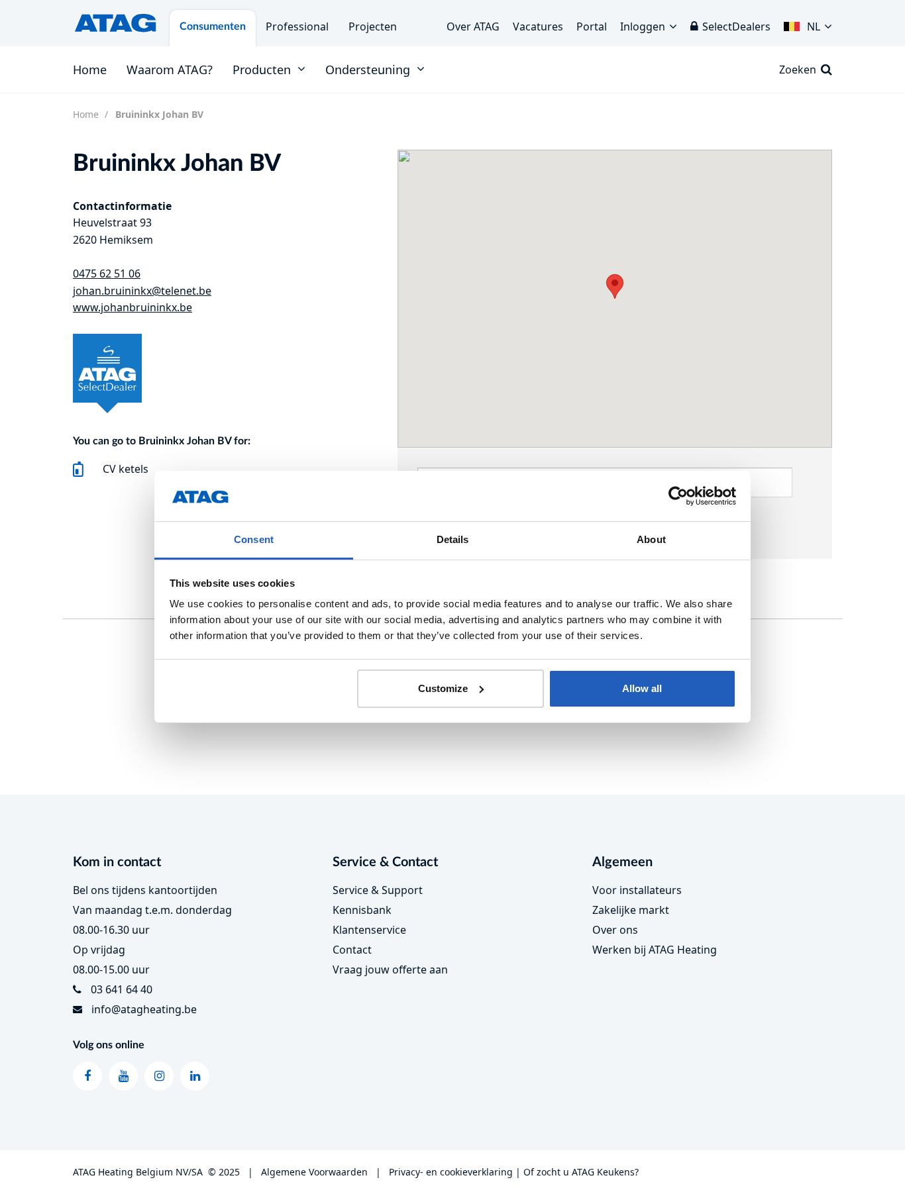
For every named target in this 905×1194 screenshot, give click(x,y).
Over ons (615, 929)
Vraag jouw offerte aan (390, 969)
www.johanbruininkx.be (132, 307)
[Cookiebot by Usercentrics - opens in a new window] (678, 496)
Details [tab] (453, 539)
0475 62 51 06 (106, 273)
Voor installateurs (637, 890)
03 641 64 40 (121, 989)
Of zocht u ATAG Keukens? (581, 1172)
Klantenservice (369, 929)
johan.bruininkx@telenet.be (142, 290)
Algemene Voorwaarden (314, 1172)
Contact (352, 949)
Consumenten (213, 26)
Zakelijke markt (630, 910)
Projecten (372, 26)
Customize (443, 688)
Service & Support (378, 890)
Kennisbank (362, 910)
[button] (808, 23)
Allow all (642, 688)
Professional (297, 26)
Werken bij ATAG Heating (654, 949)
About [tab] (651, 539)
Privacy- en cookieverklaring (451, 1172)
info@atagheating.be (144, 1009)
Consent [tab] (254, 539)
